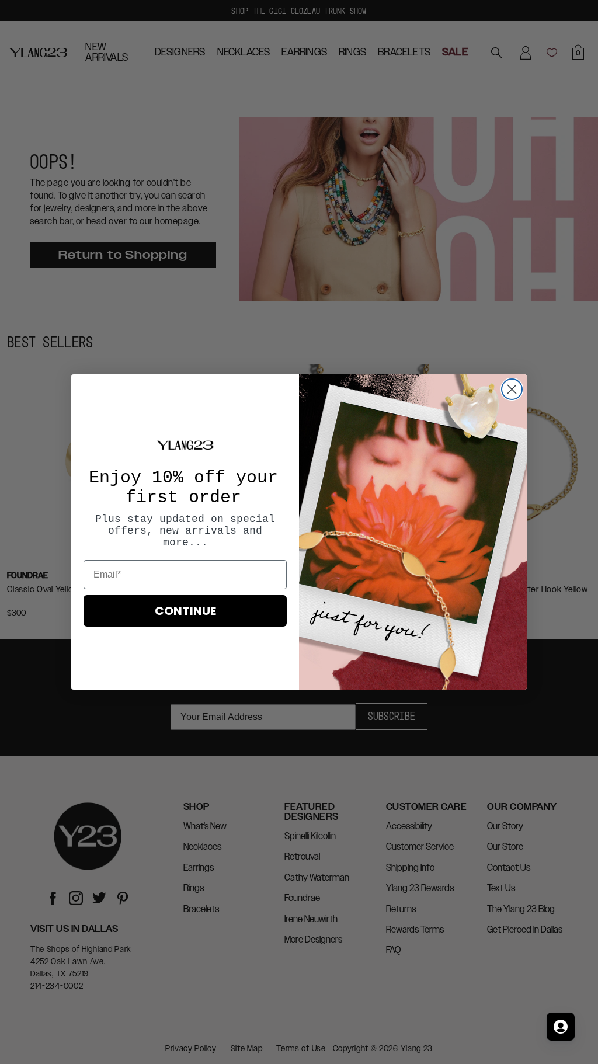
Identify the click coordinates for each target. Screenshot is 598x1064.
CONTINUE (185, 611)
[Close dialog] (512, 389)
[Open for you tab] (561, 1027)
